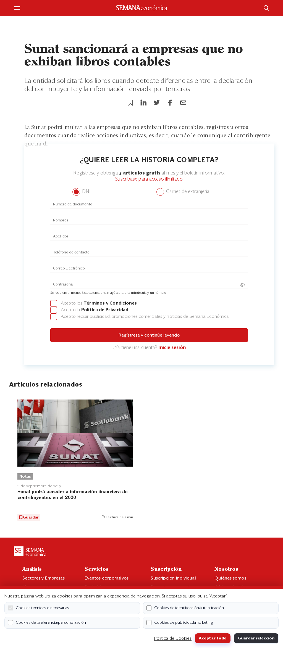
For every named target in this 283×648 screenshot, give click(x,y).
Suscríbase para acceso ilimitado (149, 179)
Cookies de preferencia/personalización (51, 623)
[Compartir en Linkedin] (143, 102)
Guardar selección (256, 638)
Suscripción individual (173, 578)
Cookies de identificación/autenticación (189, 608)
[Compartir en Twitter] (156, 102)
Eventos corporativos (107, 578)
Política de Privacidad (104, 310)
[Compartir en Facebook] (170, 102)
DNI (85, 191)
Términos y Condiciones (110, 303)
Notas (25, 476)
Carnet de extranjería (187, 191)
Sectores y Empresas (43, 578)
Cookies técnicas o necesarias (42, 608)
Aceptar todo (213, 638)
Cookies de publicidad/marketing (183, 623)
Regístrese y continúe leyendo (149, 335)
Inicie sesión (171, 347)
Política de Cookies (173, 638)
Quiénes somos (230, 578)
